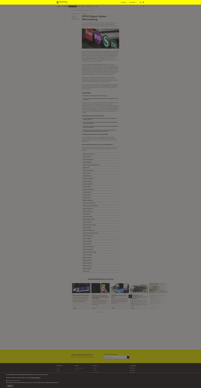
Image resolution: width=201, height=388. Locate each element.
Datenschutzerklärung (35, 377)
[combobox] (133, 2)
